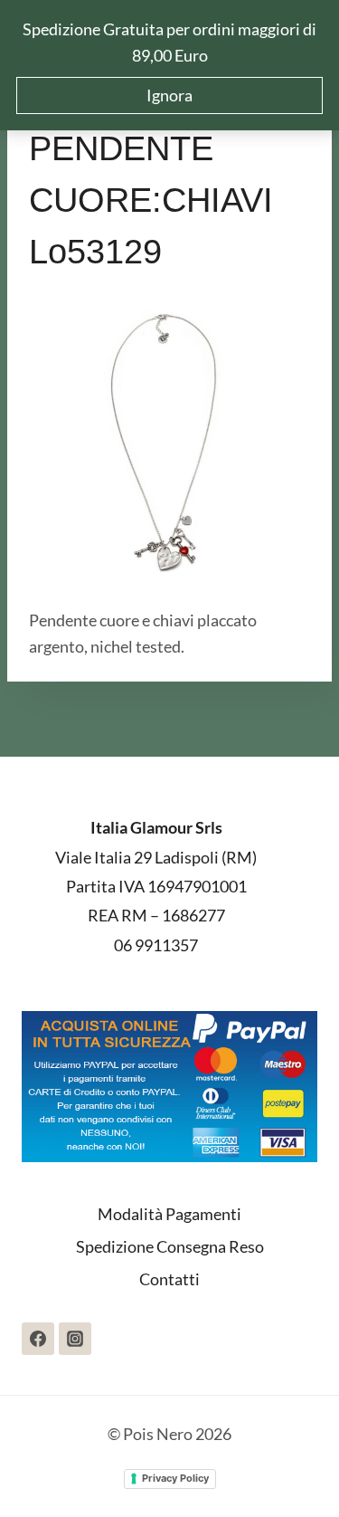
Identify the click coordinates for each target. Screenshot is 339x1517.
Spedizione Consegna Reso (170, 1246)
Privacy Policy (175, 1478)
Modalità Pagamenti (169, 1214)
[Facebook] (38, 1338)
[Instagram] (75, 1338)
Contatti (169, 1279)
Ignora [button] (169, 95)
